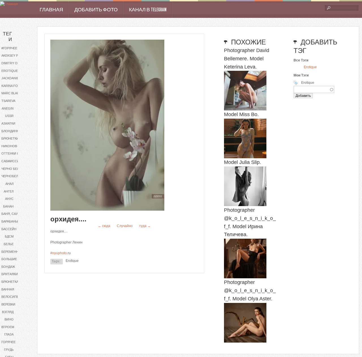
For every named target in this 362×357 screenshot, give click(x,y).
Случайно (125, 226)
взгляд (8, 312)
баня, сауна (11, 213)
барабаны (9, 221)
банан (8, 206)
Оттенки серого (14, 153)
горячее (8, 342)
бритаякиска (12, 274)
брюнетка (9, 281)
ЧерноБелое (12, 176)
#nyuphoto (58, 253)
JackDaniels (11, 78)
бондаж (8, 266)
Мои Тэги (301, 75)
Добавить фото (96, 10)
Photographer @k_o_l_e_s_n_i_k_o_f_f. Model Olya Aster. (250, 290)
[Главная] (9, 4)
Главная (51, 10)
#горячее (9, 48)
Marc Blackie (12, 93)
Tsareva (8, 100)
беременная (12, 251)
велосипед (11, 296)
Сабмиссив (11, 161)
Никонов (9, 146)
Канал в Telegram (148, 10)
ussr (9, 115)
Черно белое (12, 168)
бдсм (9, 236)
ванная (7, 289)
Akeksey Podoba (14, 55)
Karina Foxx (11, 85)
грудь (9, 349)
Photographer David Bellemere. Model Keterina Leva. (246, 59)
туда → (145, 226)
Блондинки (11, 131)
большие (9, 259)
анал (9, 183)
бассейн (8, 229)
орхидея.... (68, 219)
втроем (7, 327)
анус (9, 198)
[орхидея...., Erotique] (107, 209)
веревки (8, 304)
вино (9, 319)
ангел (9, 191)
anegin (8, 108)
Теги (7, 36)
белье (9, 244)
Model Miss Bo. (241, 114)
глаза (9, 334)
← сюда (104, 226)
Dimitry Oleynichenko (14, 63)
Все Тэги (301, 60)
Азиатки (8, 123)
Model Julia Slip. (242, 162)
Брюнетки (10, 138)
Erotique (9, 70)
